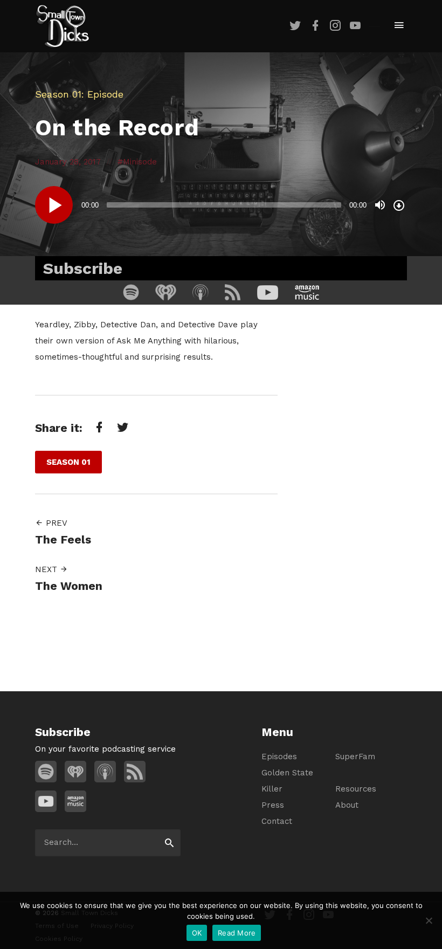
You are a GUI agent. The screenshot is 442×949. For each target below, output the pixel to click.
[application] (221, 205)
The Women (68, 586)
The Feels (63, 539)
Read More (236, 933)
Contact (276, 821)
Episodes (279, 756)
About (346, 805)
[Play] (54, 205)
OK (197, 933)
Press (272, 805)
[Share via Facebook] (98, 427)
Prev (55, 523)
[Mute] (380, 205)
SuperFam (355, 756)
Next (47, 569)
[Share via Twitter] (122, 427)
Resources (355, 789)
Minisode (140, 162)
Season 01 (58, 94)
